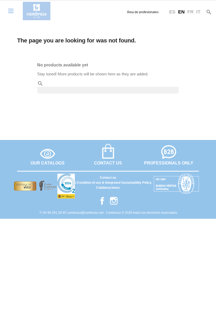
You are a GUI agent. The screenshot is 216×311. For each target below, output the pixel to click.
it (198, 11)
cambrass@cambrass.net (85, 213)
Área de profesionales (143, 12)
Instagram (114, 201)
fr (190, 11)
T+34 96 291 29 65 (53, 213)
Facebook (102, 201)
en (181, 11)
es (172, 11)
